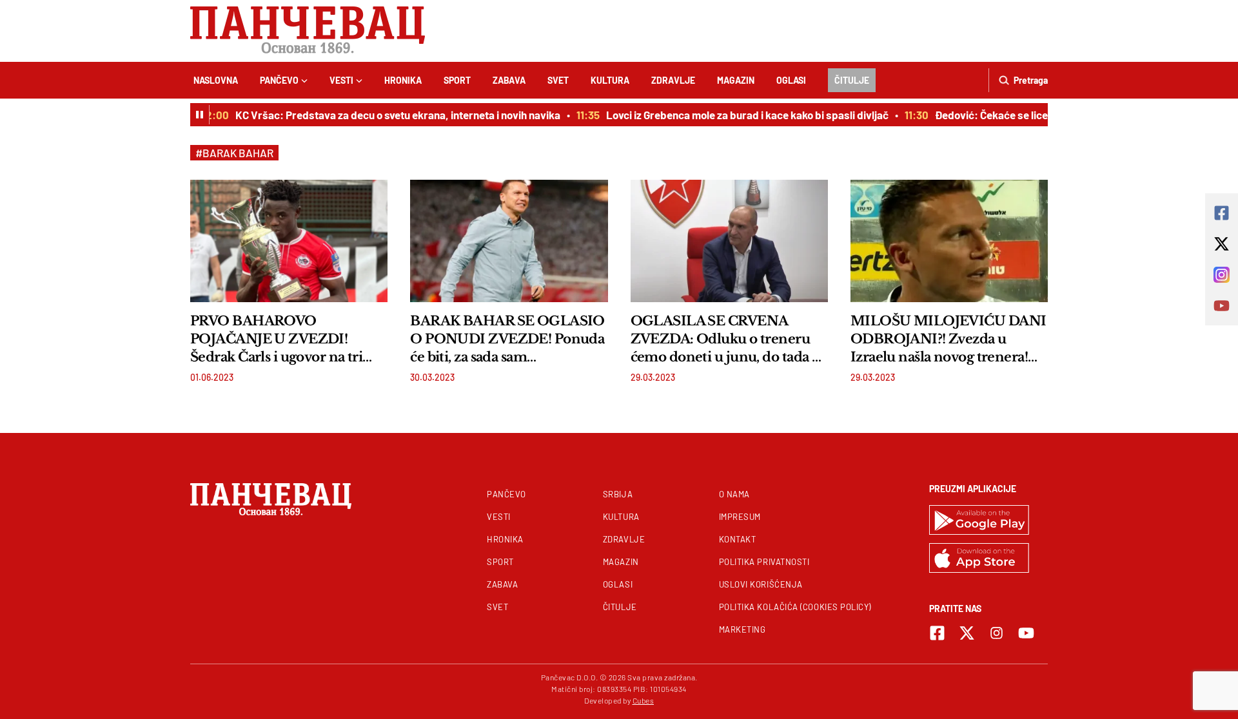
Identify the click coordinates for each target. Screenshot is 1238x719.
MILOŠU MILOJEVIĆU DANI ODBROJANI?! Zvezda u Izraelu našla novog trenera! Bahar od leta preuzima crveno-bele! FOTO (948, 339)
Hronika (403, 80)
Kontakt (737, 539)
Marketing (742, 629)
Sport (457, 80)
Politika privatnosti (764, 562)
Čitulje (851, 80)
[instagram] (996, 633)
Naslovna (215, 80)
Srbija (618, 494)
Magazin (735, 80)
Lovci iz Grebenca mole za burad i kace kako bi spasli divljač (739, 114)
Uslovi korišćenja (761, 584)
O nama (734, 494)
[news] (289, 241)
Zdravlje (673, 80)
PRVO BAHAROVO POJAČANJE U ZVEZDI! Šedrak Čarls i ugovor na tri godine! (276, 339)
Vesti (341, 80)
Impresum (740, 517)
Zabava (509, 80)
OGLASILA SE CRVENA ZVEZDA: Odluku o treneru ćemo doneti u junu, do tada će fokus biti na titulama (728, 339)
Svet (558, 80)
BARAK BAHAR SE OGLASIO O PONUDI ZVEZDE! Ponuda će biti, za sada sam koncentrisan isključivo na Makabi (507, 339)
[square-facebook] (937, 633)
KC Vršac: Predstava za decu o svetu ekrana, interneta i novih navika (389, 114)
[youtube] (1026, 633)
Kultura (610, 80)
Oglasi (791, 80)
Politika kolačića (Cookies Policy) (795, 607)
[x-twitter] (967, 633)
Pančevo (279, 80)
